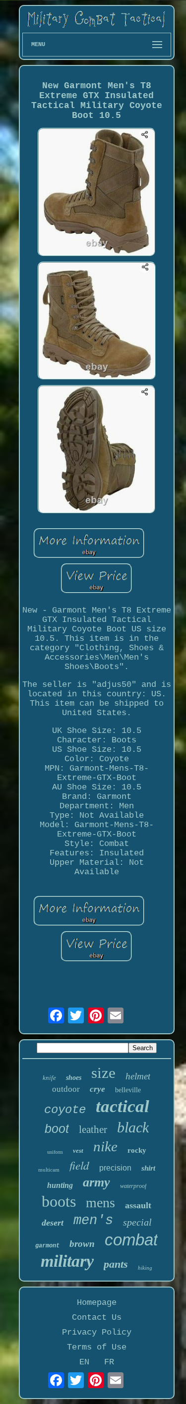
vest (78, 1150)
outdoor (66, 1089)
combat (131, 1240)
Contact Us (97, 1317)
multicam (49, 1170)
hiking (145, 1268)
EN (84, 1362)
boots (59, 1201)
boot (57, 1128)
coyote (65, 1110)
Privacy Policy (96, 1332)
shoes (73, 1077)
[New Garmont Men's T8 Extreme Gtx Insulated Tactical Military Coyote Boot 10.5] (96, 193)
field (79, 1165)
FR (109, 1362)
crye (97, 1089)
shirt (148, 1168)
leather (93, 1129)
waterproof (133, 1185)
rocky (136, 1150)
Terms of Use (96, 1347)
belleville (128, 1090)
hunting (60, 1185)
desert (52, 1223)
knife (49, 1077)
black (133, 1127)
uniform (55, 1152)
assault (138, 1205)
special (137, 1222)
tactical (122, 1106)
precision (115, 1168)
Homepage (97, 1302)
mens (100, 1202)
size (103, 1072)
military (67, 1261)
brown (82, 1243)
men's (93, 1220)
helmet (137, 1076)
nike (105, 1146)
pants (116, 1264)
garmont (47, 1245)
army (96, 1182)
